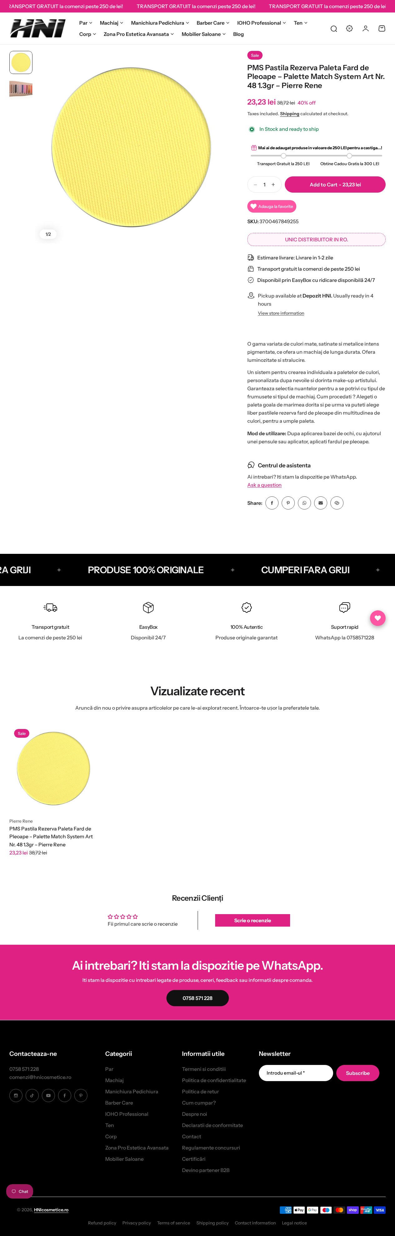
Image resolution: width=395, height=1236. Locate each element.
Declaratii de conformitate (212, 1125)
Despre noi (194, 1114)
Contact (191, 1136)
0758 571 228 (24, 1069)
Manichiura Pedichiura (157, 23)
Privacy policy (136, 1223)
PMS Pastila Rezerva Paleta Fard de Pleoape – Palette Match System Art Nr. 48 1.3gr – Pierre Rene (51, 836)
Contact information (255, 1223)
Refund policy (102, 1223)
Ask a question (264, 485)
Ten (298, 23)
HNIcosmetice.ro (51, 1210)
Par (83, 23)
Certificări (193, 1159)
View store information (281, 313)
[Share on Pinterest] (288, 503)
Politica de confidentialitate (214, 1080)
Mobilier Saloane (201, 34)
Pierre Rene (21, 821)
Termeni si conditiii (204, 1069)
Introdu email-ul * (286, 1073)
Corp (85, 34)
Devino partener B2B (206, 1170)
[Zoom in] (131, 147)
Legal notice (294, 1223)
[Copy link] (336, 503)
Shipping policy (212, 1223)
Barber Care (211, 23)
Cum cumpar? (199, 1103)
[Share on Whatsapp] (304, 503)
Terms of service (173, 1223)
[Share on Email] (320, 503)
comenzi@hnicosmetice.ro (40, 1077)
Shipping (289, 113)
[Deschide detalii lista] (378, 618)
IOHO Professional (259, 23)
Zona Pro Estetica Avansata (136, 34)
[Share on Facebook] (272, 503)
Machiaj (109, 23)
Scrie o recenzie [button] (252, 920)
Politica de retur (200, 1091)
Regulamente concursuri (211, 1148)
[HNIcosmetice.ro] (37, 28)
